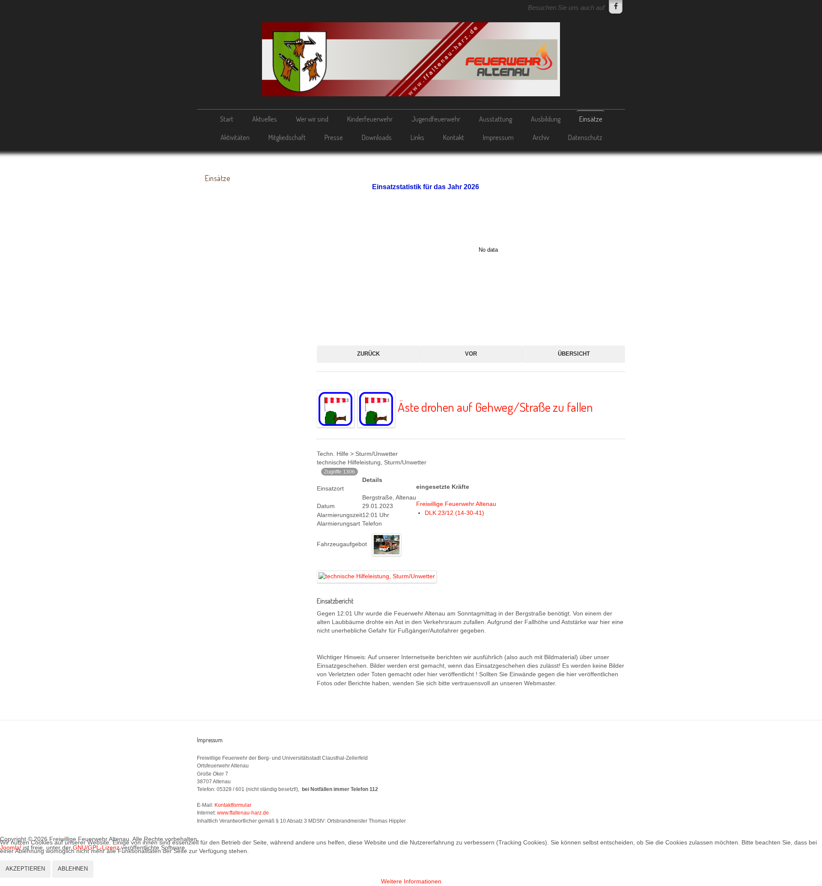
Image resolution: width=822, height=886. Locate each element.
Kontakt (453, 137)
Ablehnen (73, 868)
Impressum (498, 137)
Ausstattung (495, 118)
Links (417, 137)
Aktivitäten (235, 137)
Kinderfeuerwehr (370, 118)
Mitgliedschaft (287, 137)
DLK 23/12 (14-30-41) (454, 513)
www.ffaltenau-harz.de (243, 813)
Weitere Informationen (411, 881)
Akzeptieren (25, 868)
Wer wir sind (312, 118)
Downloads (377, 137)
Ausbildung (545, 118)
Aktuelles (264, 118)
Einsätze (590, 118)
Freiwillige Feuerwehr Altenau (456, 504)
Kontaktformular (232, 805)
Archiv (541, 137)
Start (226, 118)
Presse (334, 137)
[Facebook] (615, 7)
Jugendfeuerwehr (435, 118)
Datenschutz (585, 137)
